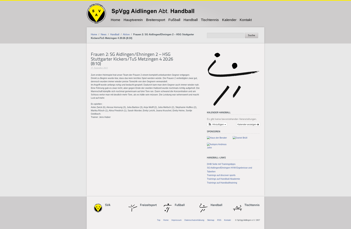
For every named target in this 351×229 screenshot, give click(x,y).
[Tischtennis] (251, 205)
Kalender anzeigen (247, 124)
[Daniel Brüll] (240, 138)
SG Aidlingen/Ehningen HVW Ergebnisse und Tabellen (229, 169)
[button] (217, 124)
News (104, 34)
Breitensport (155, 20)
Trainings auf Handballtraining (222, 182)
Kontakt (246, 20)
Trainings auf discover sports (221, 175)
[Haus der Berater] (217, 138)
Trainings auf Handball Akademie (223, 179)
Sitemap (210, 220)
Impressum (176, 220)
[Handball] (216, 205)
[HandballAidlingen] (233, 105)
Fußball (174, 20)
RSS (219, 220)
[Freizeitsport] (146, 205)
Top (158, 220)
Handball (191, 20)
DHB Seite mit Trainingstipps (221, 164)
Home (115, 20)
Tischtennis (210, 20)
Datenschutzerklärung (194, 220)
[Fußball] (181, 205)
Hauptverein (133, 20)
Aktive (126, 34)
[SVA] (111, 205)
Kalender (229, 20)
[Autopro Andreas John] (218, 147)
